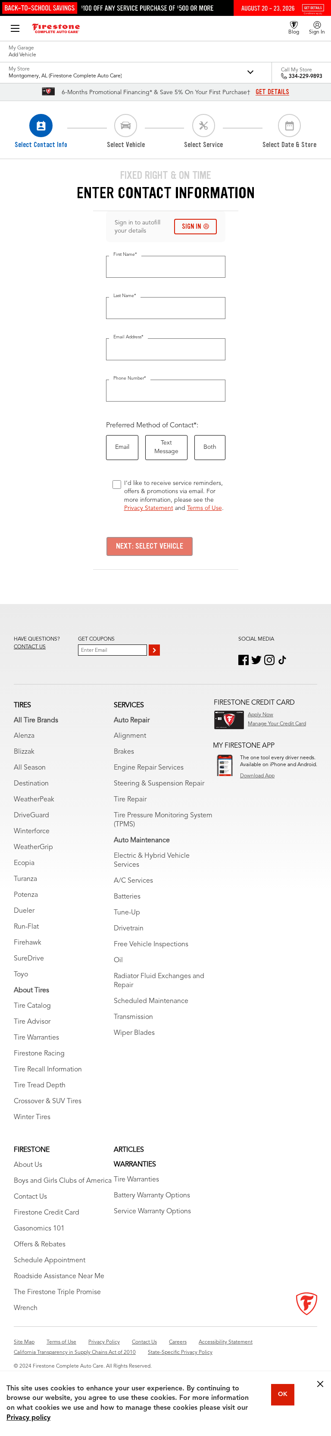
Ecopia (24, 863)
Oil (118, 960)
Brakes (124, 752)
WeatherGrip (33, 847)
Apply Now (260, 715)
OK (282, 1394)
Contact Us (30, 1197)
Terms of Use (204, 508)
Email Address (128, 337)
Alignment (130, 736)
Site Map (24, 1342)
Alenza (24, 736)
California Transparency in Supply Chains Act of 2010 (75, 1352)
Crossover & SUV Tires (47, 1101)
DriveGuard (31, 815)
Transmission (133, 1017)
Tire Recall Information (48, 1069)
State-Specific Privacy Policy (180, 1352)
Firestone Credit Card (46, 1212)
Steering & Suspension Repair (159, 783)
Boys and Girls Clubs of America (63, 1181)
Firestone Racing (39, 1053)
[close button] (320, 1384)
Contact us (30, 647)
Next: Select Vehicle (149, 546)
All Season (30, 767)
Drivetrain (129, 928)
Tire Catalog (32, 1006)
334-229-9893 (305, 76)
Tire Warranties (36, 1037)
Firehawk (27, 942)
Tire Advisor (32, 1022)
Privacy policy (28, 1418)
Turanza (25, 879)
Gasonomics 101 (39, 1228)
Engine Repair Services (149, 767)
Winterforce (32, 831)
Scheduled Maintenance (151, 1001)
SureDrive (29, 958)
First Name (125, 254)
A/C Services (133, 881)
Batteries (127, 896)
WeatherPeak (34, 799)
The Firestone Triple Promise (57, 1292)
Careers (178, 1342)
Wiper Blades (134, 1033)
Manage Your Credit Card (277, 724)
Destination (31, 783)
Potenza (26, 895)
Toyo (21, 974)
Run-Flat (26, 927)
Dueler (24, 911)
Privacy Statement (148, 508)
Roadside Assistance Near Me (59, 1276)
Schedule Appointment (49, 1260)
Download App (257, 776)
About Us (28, 1165)
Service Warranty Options (152, 1211)
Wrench (25, 1308)
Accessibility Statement (226, 1342)
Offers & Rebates (40, 1244)
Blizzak (24, 752)
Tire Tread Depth (40, 1085)
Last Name (124, 296)
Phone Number (129, 378)
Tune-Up (127, 912)
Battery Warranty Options (152, 1195)
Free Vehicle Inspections (151, 944)
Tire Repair (130, 799)
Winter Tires (32, 1117)
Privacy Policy (104, 1342)
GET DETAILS (272, 92)
